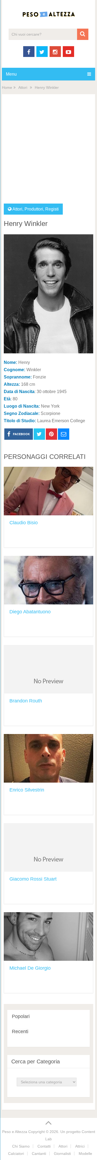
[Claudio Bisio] (48, 491)
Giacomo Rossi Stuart (33, 879)
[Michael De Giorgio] (48, 936)
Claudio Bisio (23, 522)
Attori (22, 87)
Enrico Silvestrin (26, 790)
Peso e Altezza (14, 1131)
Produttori (34, 209)
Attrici (80, 1146)
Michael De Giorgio (30, 968)
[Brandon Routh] (48, 669)
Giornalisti (62, 1153)
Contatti (44, 1146)
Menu (11, 74)
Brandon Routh (25, 701)
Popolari (21, 1016)
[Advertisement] (48, 152)
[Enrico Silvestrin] (48, 758)
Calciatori (16, 1153)
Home (7, 87)
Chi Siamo (21, 1146)
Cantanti (39, 1153)
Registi (52, 209)
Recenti (20, 1031)
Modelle (85, 1153)
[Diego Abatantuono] (48, 580)
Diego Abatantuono (30, 611)
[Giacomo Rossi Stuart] (48, 847)
